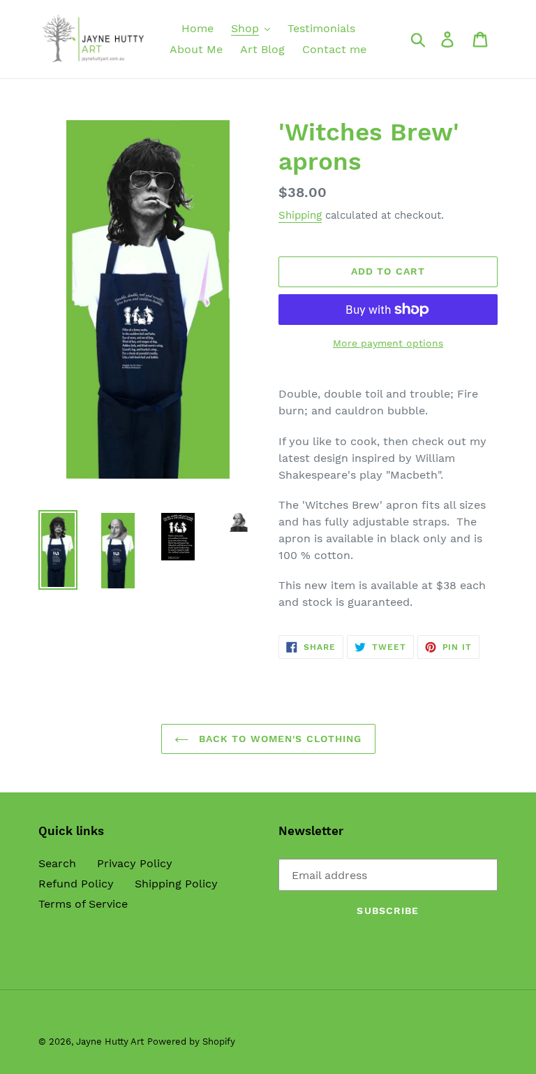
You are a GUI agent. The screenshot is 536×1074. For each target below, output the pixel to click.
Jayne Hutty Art (110, 1041)
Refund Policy (76, 883)
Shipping (300, 215)
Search (57, 863)
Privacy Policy (134, 863)
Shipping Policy (176, 883)
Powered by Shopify (191, 1041)
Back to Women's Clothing (278, 738)
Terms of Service (83, 903)
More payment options (388, 343)
